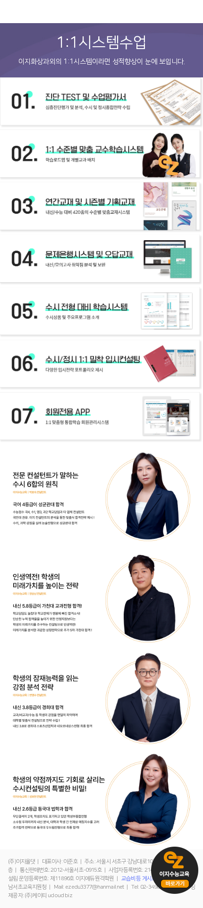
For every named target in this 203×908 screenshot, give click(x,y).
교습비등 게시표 (138, 878)
